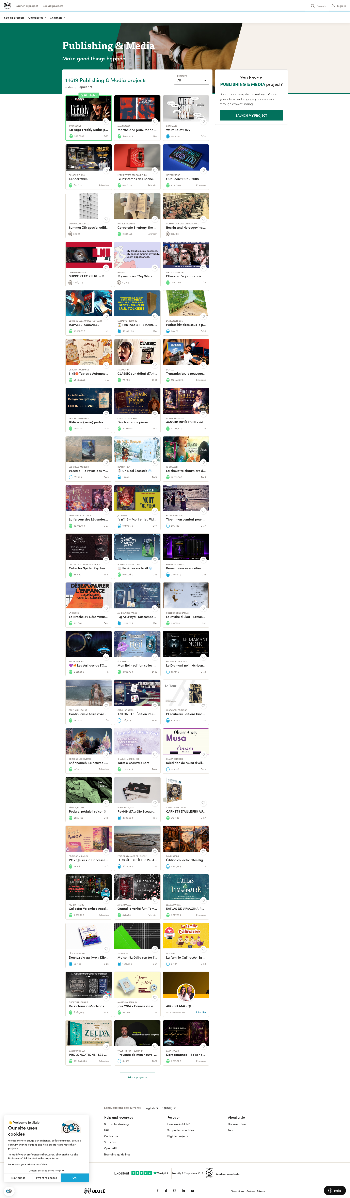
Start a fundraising (116, 1124)
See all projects (53, 6)
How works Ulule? (178, 1124)
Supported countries (180, 1130)
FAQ (106, 1130)
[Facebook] (157, 1191)
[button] (9, 1191)
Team (231, 1130)
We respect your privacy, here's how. (28, 1164)
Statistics (110, 1142)
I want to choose (46, 1178)
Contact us (111, 1136)
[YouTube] (192, 1191)
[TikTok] (166, 1191)
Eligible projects (177, 1136)
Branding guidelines (117, 1154)
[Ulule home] (114, 1191)
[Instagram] (174, 1191)
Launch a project (27, 6)
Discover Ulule (237, 1124)
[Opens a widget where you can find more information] (335, 1191)
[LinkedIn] (183, 1191)
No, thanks (18, 1178)
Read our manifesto (228, 1174)
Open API (110, 1148)
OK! (75, 1178)
